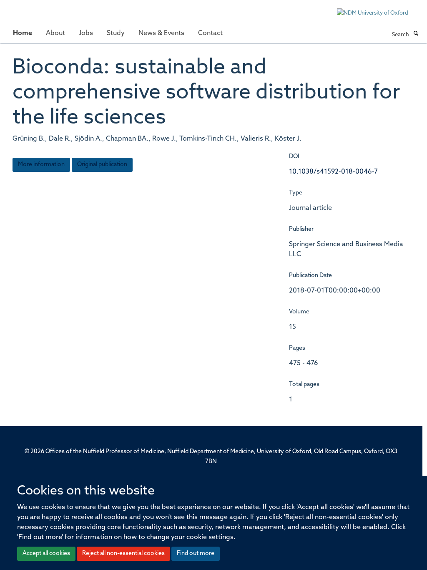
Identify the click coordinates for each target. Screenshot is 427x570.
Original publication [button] (102, 164)
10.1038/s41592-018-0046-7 (333, 172)
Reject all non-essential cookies (123, 553)
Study (116, 33)
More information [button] (41, 164)
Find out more (195, 553)
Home (22, 33)
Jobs (86, 33)
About (55, 33)
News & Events (161, 33)
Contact (210, 33)
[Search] (415, 34)
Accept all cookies (46, 553)
